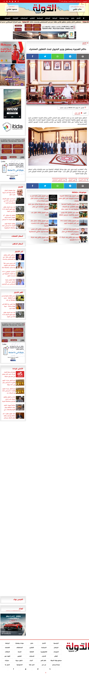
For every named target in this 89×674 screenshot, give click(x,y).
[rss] (9, 1)
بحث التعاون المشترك (59, 180)
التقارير (32, 18)
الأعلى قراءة (18, 368)
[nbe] (44, 35)
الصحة (19, 652)
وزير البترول (72, 180)
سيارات (7, 660)
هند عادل (77, 113)
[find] (7, 1)
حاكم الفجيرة (83, 180)
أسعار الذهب (17, 243)
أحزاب (31, 660)
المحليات (31, 656)
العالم (56, 656)
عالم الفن (43, 660)
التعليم (20, 656)
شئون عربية (19, 660)
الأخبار (79, 18)
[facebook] (18, 1)
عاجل (72, 18)
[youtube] (12, 1)
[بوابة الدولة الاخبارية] (13, 624)
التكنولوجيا (44, 652)
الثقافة (32, 652)
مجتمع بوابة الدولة (56, 660)
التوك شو (7, 656)
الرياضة (54, 18)
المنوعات (7, 18)
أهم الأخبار (18, 292)
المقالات (7, 652)
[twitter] (15, 1)
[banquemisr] (44, 27)
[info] (4, 1)
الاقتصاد (15, 18)
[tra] (13, 353)
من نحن (44, 665)
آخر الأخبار (19, 251)
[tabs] (1, 1)
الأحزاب (44, 656)
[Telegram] (70, 56)
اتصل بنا (7, 665)
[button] (2, 624)
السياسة (40, 18)
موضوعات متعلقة (79, 192)
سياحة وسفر (56, 665)
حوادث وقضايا (64, 18)
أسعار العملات (17, 236)
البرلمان (47, 18)
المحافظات (24, 18)
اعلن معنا (32, 665)
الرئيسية (56, 643)
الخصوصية (20, 665)
